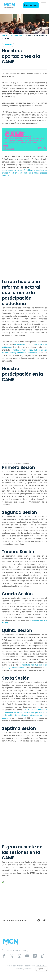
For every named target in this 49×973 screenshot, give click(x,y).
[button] (43, 5)
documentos (16, 35)
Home (4, 35)
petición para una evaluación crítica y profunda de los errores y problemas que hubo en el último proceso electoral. (24, 173)
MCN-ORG (40, 966)
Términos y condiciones (24, 969)
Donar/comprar (31, 5)
